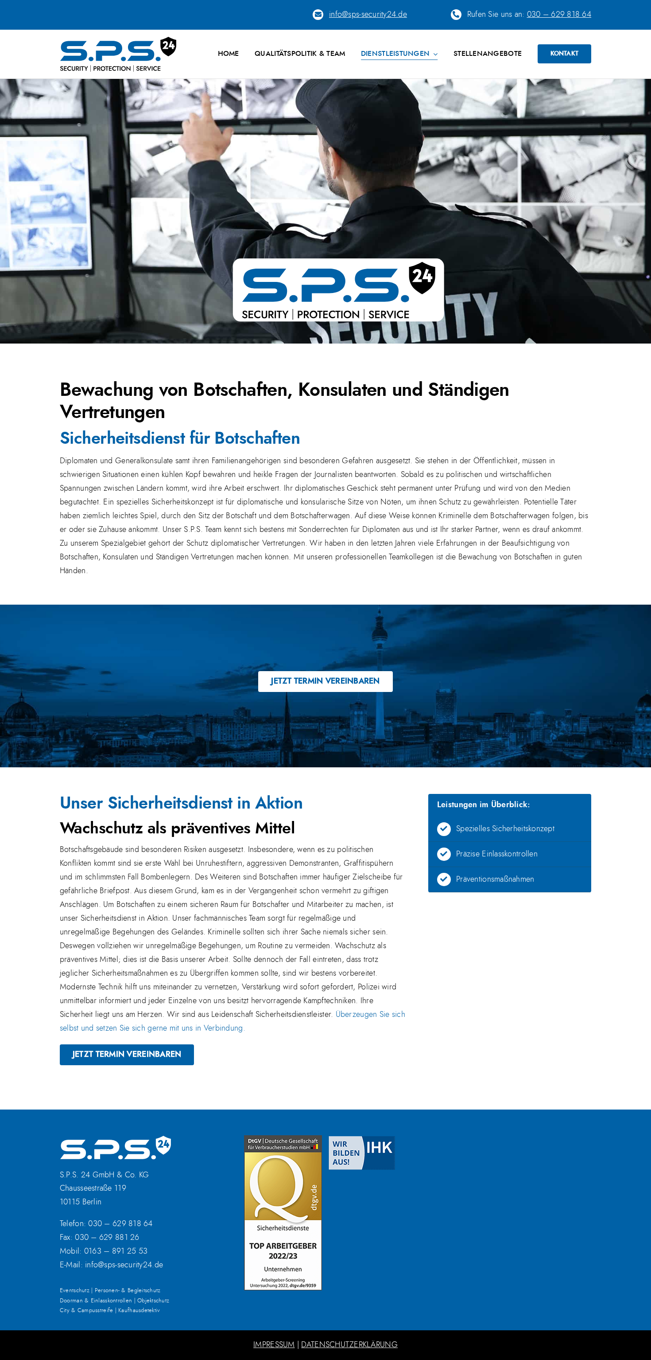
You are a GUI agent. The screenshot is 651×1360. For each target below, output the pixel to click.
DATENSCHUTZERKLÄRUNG (349, 1345)
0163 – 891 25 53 (115, 1251)
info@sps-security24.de (124, 1265)
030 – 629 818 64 (559, 15)
